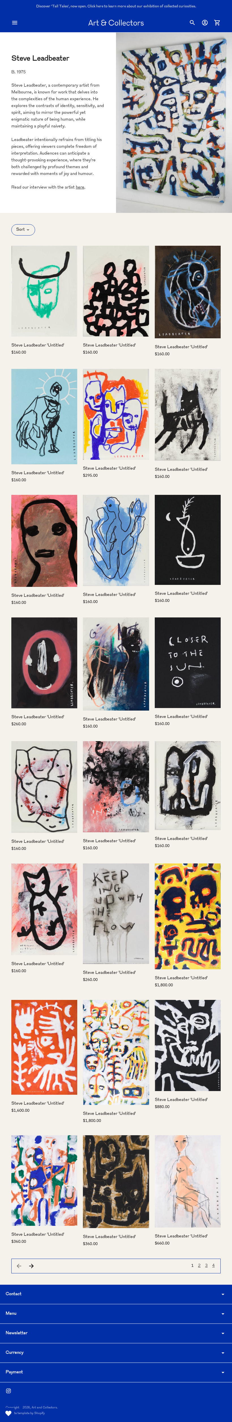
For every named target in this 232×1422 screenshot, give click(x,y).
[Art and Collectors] (116, 22)
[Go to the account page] (205, 22)
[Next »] (31, 1266)
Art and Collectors (44, 1407)
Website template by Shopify (25, 1413)
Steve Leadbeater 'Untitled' (37, 345)
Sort (20, 230)
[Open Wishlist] (8, 1413)
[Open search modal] (192, 22)
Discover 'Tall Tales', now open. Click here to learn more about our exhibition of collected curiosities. (116, 6)
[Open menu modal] (14, 22)
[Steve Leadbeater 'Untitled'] (44, 291)
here (80, 187)
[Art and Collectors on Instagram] (8, 1391)
